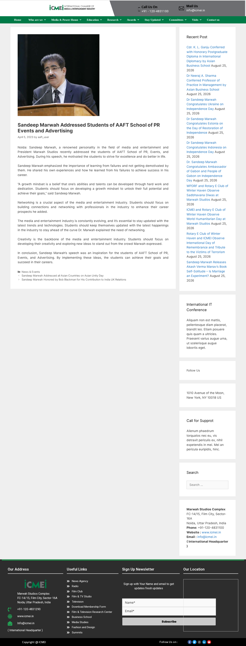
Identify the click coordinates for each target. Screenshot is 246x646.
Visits (195, 19)
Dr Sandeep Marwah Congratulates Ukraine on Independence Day (205, 104)
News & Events (31, 271)
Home (17, 19)
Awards (131, 19)
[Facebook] (190, 642)
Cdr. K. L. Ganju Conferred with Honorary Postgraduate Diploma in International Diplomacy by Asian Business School (207, 56)
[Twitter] (194, 642)
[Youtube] (209, 642)
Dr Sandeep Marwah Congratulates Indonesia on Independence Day (206, 147)
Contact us (213, 19)
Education (93, 19)
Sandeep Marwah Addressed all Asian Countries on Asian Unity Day (63, 275)
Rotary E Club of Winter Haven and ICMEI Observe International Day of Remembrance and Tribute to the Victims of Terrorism (206, 243)
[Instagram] (199, 642)
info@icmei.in (207, 537)
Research (112, 19)
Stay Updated (152, 19)
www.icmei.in (211, 532)
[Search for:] (208, 485)
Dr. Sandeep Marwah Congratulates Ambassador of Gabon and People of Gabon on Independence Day (206, 171)
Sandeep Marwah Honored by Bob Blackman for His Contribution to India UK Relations (74, 279)
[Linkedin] (204, 642)
